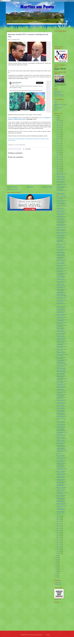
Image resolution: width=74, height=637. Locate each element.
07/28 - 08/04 (59, 159)
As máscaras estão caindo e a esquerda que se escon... (60, 480)
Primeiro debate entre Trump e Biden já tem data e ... (61, 326)
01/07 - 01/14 (59, 553)
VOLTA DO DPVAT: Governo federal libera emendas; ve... (61, 387)
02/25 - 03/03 (59, 541)
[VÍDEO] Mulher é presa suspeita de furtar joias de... (61, 493)
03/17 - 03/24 (59, 535)
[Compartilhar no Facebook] (28, 149)
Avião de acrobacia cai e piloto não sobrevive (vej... (61, 400)
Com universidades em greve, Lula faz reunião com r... (61, 509)
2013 (56, 573)
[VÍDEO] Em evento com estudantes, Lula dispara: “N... (61, 441)
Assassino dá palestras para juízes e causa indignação (61, 274)
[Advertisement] (61, 621)
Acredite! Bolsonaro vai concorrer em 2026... (60, 209)
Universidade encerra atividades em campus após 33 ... (61, 318)
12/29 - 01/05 (59, 120)
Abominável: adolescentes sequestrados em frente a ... (61, 406)
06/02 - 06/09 (59, 516)
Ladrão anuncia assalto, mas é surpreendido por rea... (61, 211)
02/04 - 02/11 (59, 546)
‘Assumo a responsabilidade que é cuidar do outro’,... (61, 379)
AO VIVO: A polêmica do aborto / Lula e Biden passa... (61, 214)
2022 (56, 557)
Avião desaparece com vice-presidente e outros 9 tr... (60, 490)
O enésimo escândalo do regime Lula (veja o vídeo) (61, 347)
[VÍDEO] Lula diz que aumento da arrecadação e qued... (61, 315)
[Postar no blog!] (26, 149)
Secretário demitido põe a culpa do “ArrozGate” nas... (61, 282)
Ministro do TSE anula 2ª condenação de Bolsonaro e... (61, 430)
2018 (56, 564)
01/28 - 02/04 (59, 548)
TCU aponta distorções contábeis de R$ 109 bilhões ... (61, 298)
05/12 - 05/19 (59, 521)
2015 (56, 569)
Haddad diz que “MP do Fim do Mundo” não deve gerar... (61, 488)
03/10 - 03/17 (59, 537)
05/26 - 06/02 (59, 518)
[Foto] (29, 51)
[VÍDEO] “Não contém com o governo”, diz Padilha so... (61, 230)
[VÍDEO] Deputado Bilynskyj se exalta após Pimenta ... (61, 320)
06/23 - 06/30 (59, 168)
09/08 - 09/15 (59, 149)
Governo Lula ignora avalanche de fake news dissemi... (61, 416)
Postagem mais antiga (47, 187)
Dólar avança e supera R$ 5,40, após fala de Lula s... (61, 358)
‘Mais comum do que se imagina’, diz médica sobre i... (61, 301)
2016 (56, 568)
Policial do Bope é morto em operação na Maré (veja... (60, 427)
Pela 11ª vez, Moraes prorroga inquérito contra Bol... (61, 411)
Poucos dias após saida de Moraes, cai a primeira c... (60, 328)
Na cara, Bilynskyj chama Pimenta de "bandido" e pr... (61, 336)
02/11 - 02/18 (59, 544)
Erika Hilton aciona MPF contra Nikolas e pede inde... (61, 187)
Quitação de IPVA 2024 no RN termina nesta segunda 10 (61, 504)
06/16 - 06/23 (59, 170)
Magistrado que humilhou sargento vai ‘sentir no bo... (61, 352)
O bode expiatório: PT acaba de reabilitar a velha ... (61, 350)
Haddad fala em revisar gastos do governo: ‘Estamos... (61, 233)
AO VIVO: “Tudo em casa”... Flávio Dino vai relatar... (60, 247)
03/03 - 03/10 (59, 539)
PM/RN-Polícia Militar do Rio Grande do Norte (60, 105)
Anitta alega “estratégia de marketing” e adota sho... (60, 252)
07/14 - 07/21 (59, 163)
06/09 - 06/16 (59, 172)
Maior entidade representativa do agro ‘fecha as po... (61, 266)
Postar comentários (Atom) (14, 189)
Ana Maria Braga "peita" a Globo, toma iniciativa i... (60, 194)
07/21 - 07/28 (59, 161)
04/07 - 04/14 (59, 530)
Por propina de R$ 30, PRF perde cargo (61, 206)
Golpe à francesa (59, 453)
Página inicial (30, 187)
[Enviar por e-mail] (25, 149)
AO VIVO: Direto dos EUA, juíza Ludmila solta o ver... (61, 342)
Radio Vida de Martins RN (58, 94)
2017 (56, 566)
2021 (56, 559)
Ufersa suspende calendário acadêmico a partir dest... (60, 512)
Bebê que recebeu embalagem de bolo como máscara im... (61, 225)
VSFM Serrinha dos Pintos (58, 91)
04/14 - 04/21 (59, 528)
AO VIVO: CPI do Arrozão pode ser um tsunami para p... (61, 201)
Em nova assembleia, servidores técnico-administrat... (61, 382)
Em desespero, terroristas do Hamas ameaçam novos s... (61, 477)
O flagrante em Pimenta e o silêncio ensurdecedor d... (60, 466)
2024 (56, 119)
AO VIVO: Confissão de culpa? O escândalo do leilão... (61, 366)
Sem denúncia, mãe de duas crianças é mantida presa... (60, 414)
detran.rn (55, 110)
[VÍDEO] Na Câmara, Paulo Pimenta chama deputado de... (61, 371)
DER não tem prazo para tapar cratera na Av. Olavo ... (61, 182)
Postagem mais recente (12, 187)
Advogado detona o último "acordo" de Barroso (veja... (61, 446)
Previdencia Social (57, 108)
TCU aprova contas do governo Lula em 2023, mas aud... (61, 360)
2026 (56, 115)
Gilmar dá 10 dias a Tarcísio (60, 514)
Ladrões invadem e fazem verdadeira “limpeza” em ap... (61, 449)
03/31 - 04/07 (59, 532)
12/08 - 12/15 (59, 125)
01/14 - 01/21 (59, 551)
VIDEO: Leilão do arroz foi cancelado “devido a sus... (60, 435)
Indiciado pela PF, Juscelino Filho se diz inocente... (60, 312)
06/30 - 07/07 (59, 166)
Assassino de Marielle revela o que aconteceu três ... (61, 258)
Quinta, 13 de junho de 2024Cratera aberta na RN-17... (61, 303)
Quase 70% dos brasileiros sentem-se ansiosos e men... (61, 310)
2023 (56, 555)
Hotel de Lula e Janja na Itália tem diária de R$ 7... (61, 287)
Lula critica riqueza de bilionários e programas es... (61, 331)
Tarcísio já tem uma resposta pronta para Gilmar (60, 443)
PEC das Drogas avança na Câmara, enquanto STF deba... (61, 363)
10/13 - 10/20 (59, 140)
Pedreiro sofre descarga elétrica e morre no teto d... (61, 227)
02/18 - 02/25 (59, 542)
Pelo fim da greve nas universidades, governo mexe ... (61, 190)
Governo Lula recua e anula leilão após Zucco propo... (60, 422)
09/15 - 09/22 (59, 147)
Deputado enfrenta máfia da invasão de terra (60, 398)
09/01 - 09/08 (59, 150)
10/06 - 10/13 (59, 141)
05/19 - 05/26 (59, 519)
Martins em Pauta (58, 582)
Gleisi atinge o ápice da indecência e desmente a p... (61, 279)
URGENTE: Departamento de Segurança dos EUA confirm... (61, 295)
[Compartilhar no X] (27, 149)
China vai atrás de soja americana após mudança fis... (61, 433)
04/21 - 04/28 (59, 526)
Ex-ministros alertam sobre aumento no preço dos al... (60, 424)
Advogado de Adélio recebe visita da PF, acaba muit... (60, 203)
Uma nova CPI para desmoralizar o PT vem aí (61, 185)
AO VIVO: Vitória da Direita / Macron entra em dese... (61, 496)
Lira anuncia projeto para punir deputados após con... (61, 403)
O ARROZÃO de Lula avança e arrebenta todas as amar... (61, 474)
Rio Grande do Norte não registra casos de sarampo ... (61, 506)
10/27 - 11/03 (59, 136)
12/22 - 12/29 (59, 122)
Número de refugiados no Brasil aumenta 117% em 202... (61, 307)
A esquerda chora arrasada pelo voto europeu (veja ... (61, 469)
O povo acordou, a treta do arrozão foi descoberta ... (60, 263)
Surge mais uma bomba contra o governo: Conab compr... (61, 334)
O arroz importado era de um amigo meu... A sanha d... (61, 339)
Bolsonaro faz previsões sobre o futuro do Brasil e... (61, 268)
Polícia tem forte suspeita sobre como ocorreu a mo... (61, 238)
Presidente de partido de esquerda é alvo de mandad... (61, 355)
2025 (56, 117)
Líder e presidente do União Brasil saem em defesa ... (60, 374)
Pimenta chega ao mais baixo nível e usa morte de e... (61, 408)
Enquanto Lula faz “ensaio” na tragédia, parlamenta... (61, 464)
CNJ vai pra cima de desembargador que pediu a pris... (61, 241)
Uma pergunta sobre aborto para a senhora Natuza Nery (61, 235)
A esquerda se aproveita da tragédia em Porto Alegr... (60, 285)
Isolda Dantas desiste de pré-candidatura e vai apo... (60, 177)
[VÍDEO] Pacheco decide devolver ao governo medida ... (61, 438)
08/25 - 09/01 (59, 152)
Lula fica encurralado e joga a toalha (61, 419)
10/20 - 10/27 (59, 138)
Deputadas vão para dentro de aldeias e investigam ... (61, 472)
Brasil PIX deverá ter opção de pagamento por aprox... (61, 395)
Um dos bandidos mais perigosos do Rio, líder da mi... (61, 458)
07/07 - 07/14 (59, 164)
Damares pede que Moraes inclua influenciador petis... (61, 376)
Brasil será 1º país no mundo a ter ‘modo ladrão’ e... (61, 392)
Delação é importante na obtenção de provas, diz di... (61, 390)
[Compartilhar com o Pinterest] (30, 149)
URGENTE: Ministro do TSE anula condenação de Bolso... (61, 368)
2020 (56, 561)
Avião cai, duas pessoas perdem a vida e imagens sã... (61, 198)
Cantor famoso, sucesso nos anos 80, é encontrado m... (61, 250)
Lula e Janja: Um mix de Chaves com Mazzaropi (61, 244)
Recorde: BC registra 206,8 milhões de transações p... (60, 501)
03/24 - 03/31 (59, 533)
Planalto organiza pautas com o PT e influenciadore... (61, 485)
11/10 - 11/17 (59, 133)
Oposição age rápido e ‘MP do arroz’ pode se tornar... (61, 461)
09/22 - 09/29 (59, 145)
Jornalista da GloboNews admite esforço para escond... (61, 290)
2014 (56, 571)
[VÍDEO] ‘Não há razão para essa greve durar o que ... (61, 451)
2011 (56, 576)
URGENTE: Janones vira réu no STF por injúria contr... (61, 217)
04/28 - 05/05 (59, 525)
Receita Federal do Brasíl (58, 107)
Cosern (55, 102)
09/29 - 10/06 (59, 143)
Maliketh (43, 634)
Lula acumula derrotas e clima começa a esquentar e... (61, 293)
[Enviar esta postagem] (23, 148)
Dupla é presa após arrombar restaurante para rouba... (60, 498)
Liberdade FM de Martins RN (59, 95)
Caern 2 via (56, 101)
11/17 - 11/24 (59, 131)
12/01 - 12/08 (59, 127)
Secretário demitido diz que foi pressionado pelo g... (61, 384)
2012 (56, 575)
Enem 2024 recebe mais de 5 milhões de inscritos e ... (60, 179)
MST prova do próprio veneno (61, 195)
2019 (56, 562)
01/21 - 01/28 (59, 549)
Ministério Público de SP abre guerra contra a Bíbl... (61, 482)
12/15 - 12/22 (59, 124)
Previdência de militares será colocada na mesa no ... (61, 219)
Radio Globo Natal (57, 92)
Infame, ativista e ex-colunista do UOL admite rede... (61, 271)
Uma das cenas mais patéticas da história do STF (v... (61, 344)
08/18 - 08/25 (59, 154)
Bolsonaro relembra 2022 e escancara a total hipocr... (60, 456)
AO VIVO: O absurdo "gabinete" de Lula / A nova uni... (61, 260)
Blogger (51, 634)
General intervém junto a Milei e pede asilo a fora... (61, 323)
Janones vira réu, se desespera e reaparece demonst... (61, 174)
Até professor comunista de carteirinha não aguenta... (60, 276)
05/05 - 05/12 (59, 523)
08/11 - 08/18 (59, 156)
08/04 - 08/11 (59, 157)
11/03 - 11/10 (59, 134)
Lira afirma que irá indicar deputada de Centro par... (60, 255)
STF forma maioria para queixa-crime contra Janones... (61, 222)
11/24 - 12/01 (59, 129)
